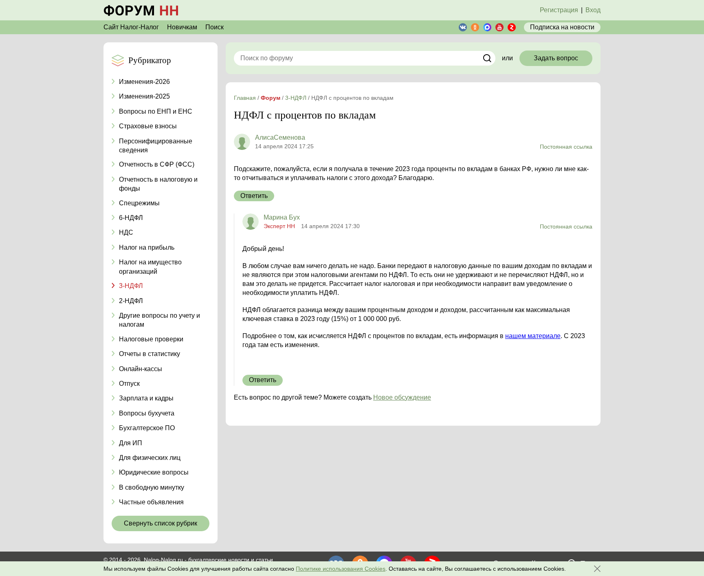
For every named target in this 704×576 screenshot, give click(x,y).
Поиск (214, 27)
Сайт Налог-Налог (131, 27)
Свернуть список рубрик (160, 523)
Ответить (254, 195)
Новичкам (182, 27)
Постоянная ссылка (566, 146)
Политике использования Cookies (340, 568)
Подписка (562, 27)
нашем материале (533, 335)
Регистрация (559, 10)
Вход (593, 10)
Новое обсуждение (402, 397)
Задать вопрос (556, 58)
